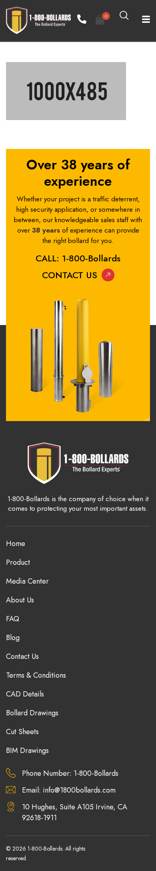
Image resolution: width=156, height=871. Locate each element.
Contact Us (69, 275)
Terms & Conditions (36, 675)
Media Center (27, 581)
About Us (20, 600)
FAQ (12, 619)
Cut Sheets (22, 732)
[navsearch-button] (124, 16)
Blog (13, 637)
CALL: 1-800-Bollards (78, 258)
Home (15, 543)
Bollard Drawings (32, 713)
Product (18, 562)
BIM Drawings (27, 750)
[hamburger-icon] (141, 20)
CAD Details (25, 694)
